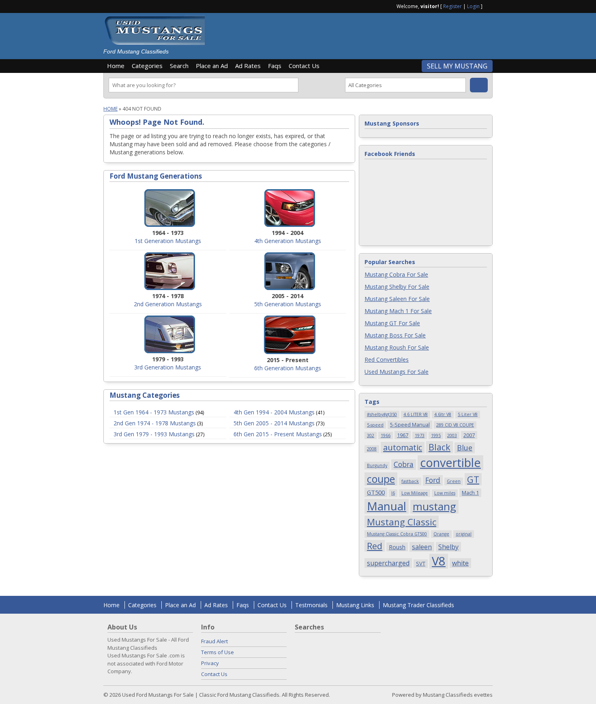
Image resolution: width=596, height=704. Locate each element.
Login (473, 6)
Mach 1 (470, 492)
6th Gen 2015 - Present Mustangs (278, 434)
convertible (450, 462)
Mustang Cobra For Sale (396, 274)
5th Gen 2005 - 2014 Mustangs (274, 423)
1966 (385, 435)
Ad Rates (248, 66)
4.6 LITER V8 (415, 414)
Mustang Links (355, 605)
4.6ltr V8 (442, 414)
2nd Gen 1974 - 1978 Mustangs (155, 423)
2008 (372, 449)
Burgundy (377, 465)
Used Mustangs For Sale (396, 371)
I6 (393, 493)
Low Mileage (414, 493)
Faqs (274, 66)
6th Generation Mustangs (287, 368)
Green (454, 481)
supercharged (388, 563)
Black (439, 447)
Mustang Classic (401, 522)
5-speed (375, 425)
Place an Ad (212, 66)
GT (473, 479)
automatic (402, 447)
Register (452, 6)
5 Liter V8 (468, 414)
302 (370, 435)
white (460, 563)
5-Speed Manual (410, 424)
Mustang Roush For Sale (396, 347)
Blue (464, 447)
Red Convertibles (386, 359)
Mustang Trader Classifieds (418, 605)
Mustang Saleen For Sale (397, 299)
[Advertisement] (352, 33)
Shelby (448, 546)
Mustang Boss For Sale (395, 335)
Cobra (404, 464)
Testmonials (311, 605)
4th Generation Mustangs (287, 241)
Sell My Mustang (457, 66)
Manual (386, 506)
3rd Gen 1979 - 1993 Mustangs (154, 434)
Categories (147, 66)
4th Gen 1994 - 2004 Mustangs (274, 412)
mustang (434, 507)
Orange (441, 534)
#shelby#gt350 (382, 414)
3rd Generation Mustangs (167, 367)
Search (179, 66)
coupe (381, 479)
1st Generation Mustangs (168, 241)
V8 (439, 561)
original (464, 534)
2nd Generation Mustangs (168, 304)
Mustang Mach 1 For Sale (398, 311)
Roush (397, 547)
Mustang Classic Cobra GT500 (397, 534)
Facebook (489, 5)
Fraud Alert (214, 641)
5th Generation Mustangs (287, 304)
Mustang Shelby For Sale (396, 286)
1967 (402, 435)
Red (374, 546)
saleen (422, 546)
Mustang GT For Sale (392, 323)
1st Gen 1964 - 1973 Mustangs (154, 412)
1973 (419, 435)
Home (115, 66)
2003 (452, 435)
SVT (420, 563)
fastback (410, 481)
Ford (432, 480)
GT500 (376, 492)
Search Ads (479, 85)
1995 (436, 435)
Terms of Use (217, 652)
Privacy (210, 663)
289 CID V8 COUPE (455, 425)
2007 (469, 435)
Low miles (444, 493)
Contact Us (304, 66)
